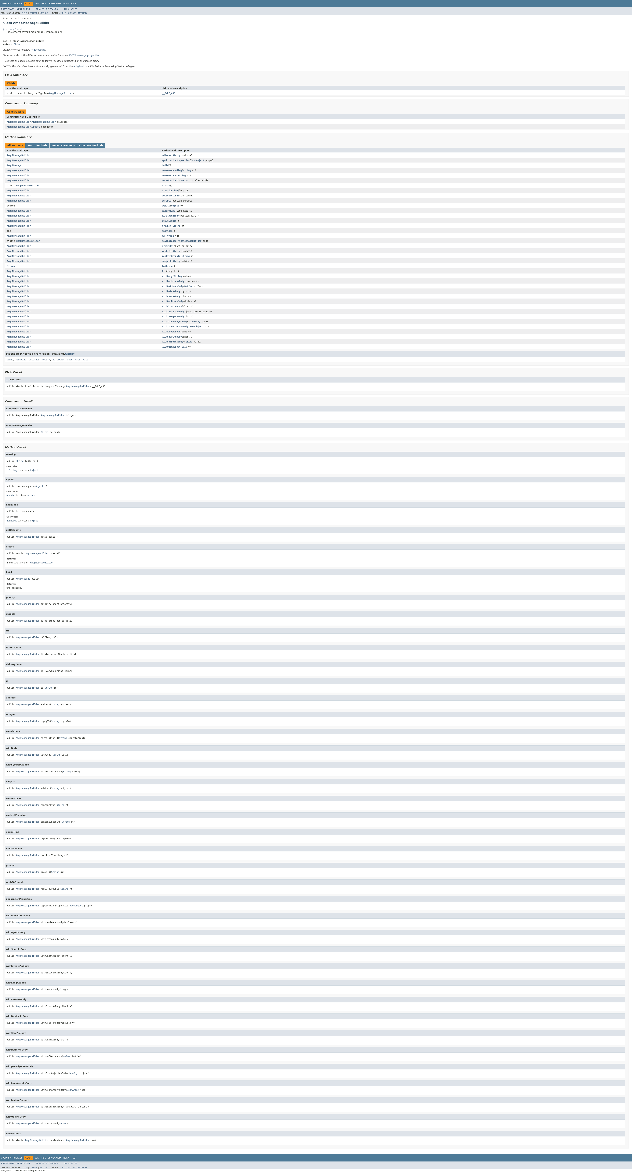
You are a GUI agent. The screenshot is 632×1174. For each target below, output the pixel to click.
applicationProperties (176, 160)
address (166, 155)
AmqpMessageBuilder (61, 93)
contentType (169, 175)
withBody (167, 276)
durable (166, 200)
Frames (40, 9)
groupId (166, 226)
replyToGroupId (171, 256)
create (166, 185)
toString (167, 266)
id (163, 236)
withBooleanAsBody (173, 281)
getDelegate (169, 220)
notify (46, 359)
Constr (33, 13)
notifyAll (58, 359)
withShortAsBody (172, 336)
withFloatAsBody (172, 306)
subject (166, 261)
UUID (184, 346)
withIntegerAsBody (173, 316)
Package (18, 3)
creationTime (170, 190)
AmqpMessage (14, 165)
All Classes (70, 9)
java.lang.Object (12, 29)
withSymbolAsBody (172, 341)
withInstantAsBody (173, 311)
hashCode (167, 231)
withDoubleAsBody (172, 301)
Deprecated (54, 3)
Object (18, 44)
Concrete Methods (91, 145)
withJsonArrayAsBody (174, 321)
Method (44, 13)
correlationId (170, 180)
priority (167, 246)
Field (24, 13)
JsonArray (194, 321)
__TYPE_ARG (168, 93)
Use (37, 3)
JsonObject (197, 160)
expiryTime (168, 210)
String (176, 155)
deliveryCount (170, 195)
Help (73, 3)
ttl (164, 271)
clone (9, 359)
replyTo (166, 251)
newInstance (169, 241)
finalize (21, 359)
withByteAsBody (171, 291)
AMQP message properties (84, 55)
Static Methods (37, 145)
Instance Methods (63, 145)
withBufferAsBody (172, 286)
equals (166, 205)
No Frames (52, 9)
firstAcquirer (170, 215)
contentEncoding (172, 170)
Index (66, 3)
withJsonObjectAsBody (175, 326)
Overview (6, 3)
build (165, 165)
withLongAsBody (171, 331)
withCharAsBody (171, 296)
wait (69, 359)
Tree (43, 3)
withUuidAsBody (171, 346)
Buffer (188, 286)
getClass (34, 359)
